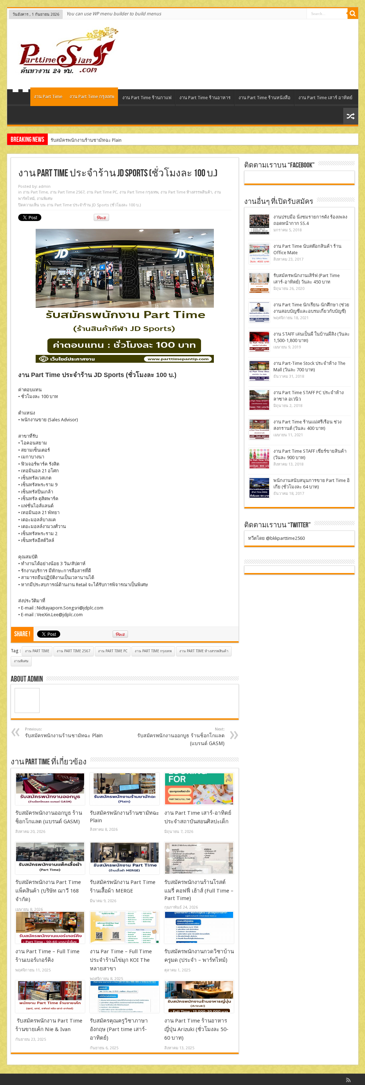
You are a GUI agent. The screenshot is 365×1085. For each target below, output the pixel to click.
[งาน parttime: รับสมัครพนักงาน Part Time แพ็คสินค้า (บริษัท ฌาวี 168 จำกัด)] (50, 858)
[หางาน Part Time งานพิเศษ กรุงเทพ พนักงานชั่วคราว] (65, 71)
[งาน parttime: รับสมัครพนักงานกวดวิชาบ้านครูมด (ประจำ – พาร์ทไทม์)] (199, 927)
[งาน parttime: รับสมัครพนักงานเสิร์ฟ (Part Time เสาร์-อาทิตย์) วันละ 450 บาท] (259, 283)
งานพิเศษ (44, 198)
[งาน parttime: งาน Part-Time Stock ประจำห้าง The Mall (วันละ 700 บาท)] (259, 371)
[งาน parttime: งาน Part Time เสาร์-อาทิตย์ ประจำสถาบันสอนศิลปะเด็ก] (199, 789)
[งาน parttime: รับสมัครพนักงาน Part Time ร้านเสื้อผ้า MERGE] (125, 858)
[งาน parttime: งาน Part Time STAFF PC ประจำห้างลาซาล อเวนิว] (259, 400)
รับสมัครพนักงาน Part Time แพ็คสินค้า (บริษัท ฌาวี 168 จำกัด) (48, 891)
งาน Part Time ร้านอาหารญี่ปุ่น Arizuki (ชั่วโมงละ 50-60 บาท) (196, 1029)
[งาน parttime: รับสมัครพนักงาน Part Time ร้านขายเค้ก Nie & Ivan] (50, 997)
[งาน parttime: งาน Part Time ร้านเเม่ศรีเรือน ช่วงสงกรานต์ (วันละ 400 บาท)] (259, 429)
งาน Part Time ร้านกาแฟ (146, 97)
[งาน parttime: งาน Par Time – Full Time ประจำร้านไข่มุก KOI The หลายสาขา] (125, 927)
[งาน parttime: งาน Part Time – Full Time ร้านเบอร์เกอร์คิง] (50, 927)
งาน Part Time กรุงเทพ (92, 96)
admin (44, 186)
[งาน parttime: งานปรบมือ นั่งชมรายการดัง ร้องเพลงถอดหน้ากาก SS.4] (259, 224)
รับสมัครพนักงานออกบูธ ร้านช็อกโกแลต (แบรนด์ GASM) (181, 736)
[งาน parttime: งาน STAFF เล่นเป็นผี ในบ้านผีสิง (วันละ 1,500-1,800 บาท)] (259, 341)
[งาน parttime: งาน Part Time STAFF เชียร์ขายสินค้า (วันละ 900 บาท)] (259, 458)
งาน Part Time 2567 (67, 192)
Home (20, 98)
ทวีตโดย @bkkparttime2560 (276, 538)
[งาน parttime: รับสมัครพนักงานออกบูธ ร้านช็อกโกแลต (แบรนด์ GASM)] (50, 789)
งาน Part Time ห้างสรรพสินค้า (186, 192)
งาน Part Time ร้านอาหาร (205, 97)
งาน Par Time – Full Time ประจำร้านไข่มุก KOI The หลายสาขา (121, 960)
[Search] (353, 13)
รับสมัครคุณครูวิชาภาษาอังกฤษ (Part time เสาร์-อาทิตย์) (119, 1029)
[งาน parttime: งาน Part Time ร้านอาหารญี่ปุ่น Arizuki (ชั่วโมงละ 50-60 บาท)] (199, 997)
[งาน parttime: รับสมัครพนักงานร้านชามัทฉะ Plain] (125, 789)
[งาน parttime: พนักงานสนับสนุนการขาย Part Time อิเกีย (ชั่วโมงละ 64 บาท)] (259, 488)
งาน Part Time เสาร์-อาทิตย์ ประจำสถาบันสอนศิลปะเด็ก (106, 140)
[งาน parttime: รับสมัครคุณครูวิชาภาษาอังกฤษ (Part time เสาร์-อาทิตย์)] (125, 997)
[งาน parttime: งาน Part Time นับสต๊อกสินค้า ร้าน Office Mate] (259, 253)
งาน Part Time (48, 96)
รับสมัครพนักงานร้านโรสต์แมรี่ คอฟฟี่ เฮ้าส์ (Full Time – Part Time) (198, 890)
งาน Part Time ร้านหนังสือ (264, 97)
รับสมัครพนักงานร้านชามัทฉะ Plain (64, 732)
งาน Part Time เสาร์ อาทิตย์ (325, 97)
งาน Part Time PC (102, 192)
